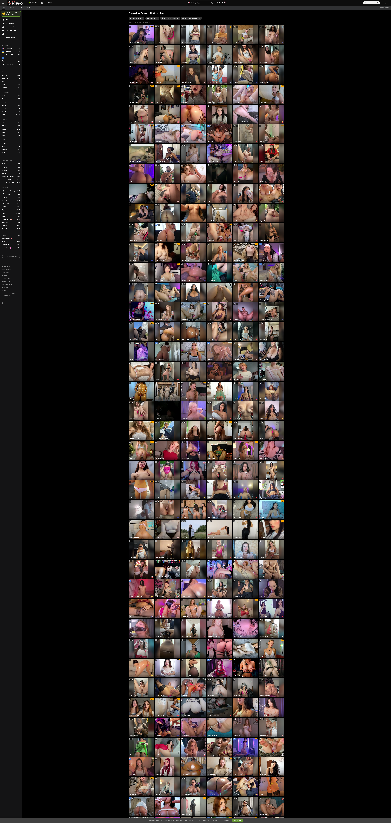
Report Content (6, 272)
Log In (385, 3)
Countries (152, 18)
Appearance (137, 18)
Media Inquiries (6, 275)
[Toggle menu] (3, 3)
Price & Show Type (170, 18)
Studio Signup (6, 287)
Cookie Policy (215, 820)
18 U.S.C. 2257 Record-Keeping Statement (9, 294)
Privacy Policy (6, 278)
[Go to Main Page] (17, 3)
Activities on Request (191, 18)
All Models (5, 290)
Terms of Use (6, 281)
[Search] (212, 2)
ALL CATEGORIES (12, 256)
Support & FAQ (6, 266)
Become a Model (7, 284)
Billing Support (6, 269)
